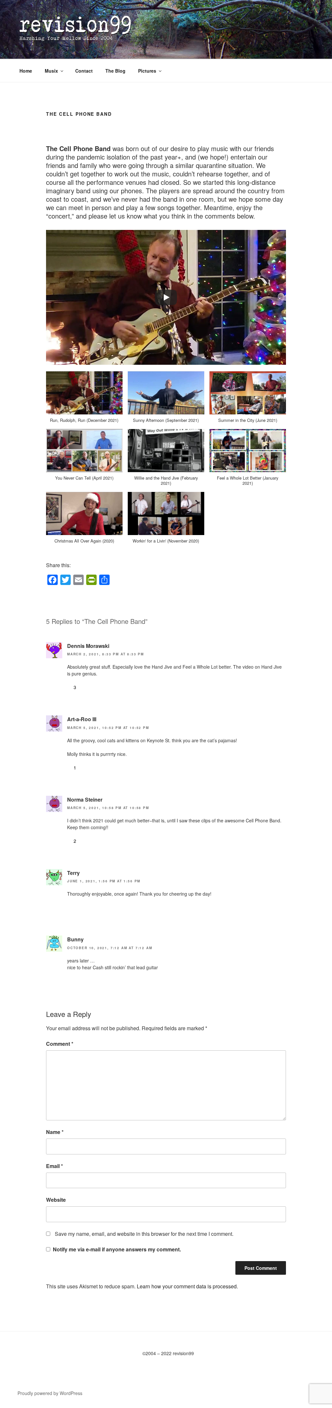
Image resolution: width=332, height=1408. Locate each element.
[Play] (166, 297)
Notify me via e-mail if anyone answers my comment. (117, 1249)
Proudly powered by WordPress (50, 1393)
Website (56, 1199)
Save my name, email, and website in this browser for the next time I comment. (144, 1233)
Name (55, 1132)
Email (54, 1166)
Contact (84, 70)
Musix (51, 70)
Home (25, 70)
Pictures (147, 70)
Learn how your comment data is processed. (187, 1286)
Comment (59, 1043)
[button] (84, 400)
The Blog (115, 70)
